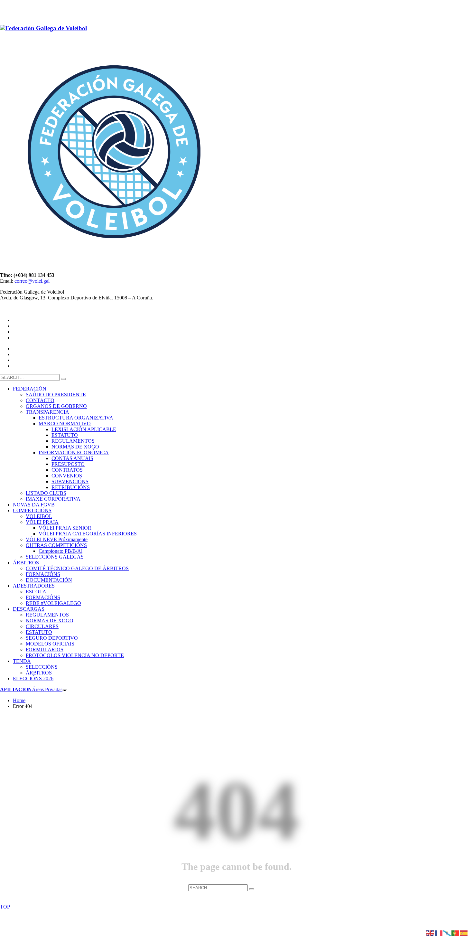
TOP (5, 906)
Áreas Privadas (31, 689)
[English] (430, 933)
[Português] (455, 933)
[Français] (439, 933)
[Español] (464, 933)
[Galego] (447, 933)
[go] (63, 379)
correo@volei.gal (32, 281)
